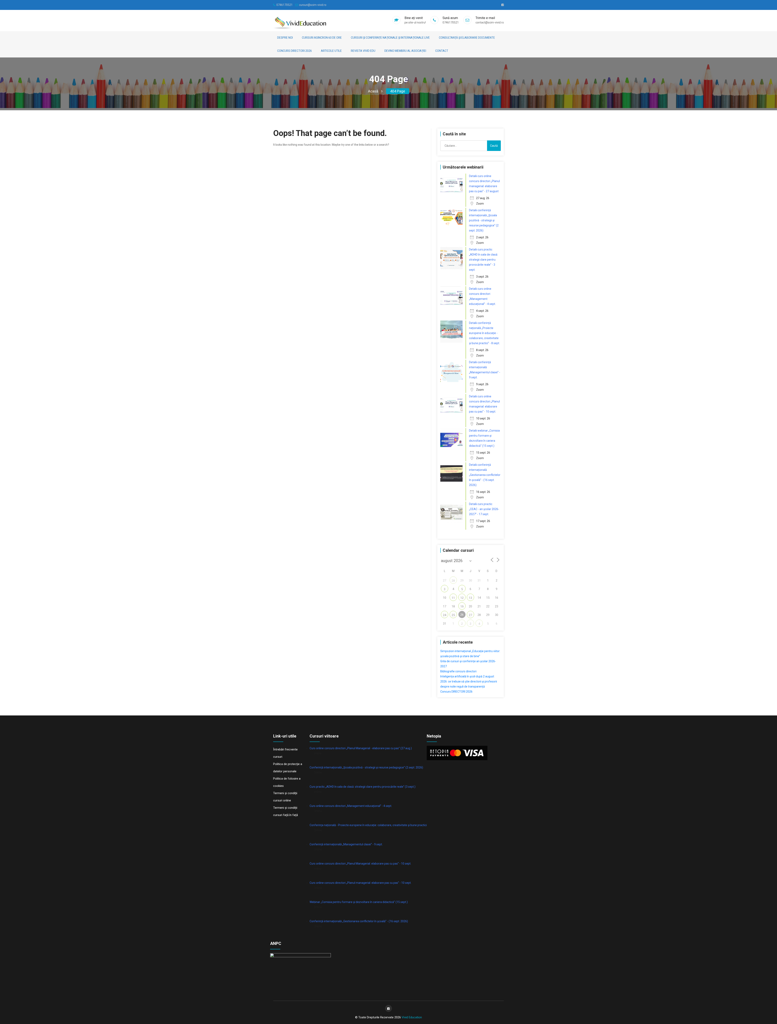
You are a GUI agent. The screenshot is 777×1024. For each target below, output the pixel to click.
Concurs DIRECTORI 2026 (294, 50)
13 (470, 598)
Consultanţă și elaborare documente (467, 37)
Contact (441, 50)
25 (453, 615)
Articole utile (331, 50)
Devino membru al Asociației (405, 50)
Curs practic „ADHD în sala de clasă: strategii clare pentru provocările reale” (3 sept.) (362, 786)
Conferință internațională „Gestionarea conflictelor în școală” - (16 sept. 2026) (359, 921)
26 (462, 615)
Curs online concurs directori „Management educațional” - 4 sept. (351, 806)
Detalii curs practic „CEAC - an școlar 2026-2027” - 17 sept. (484, 509)
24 (444, 615)
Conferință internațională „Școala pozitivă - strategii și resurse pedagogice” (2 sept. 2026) (366, 767)
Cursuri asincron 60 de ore (322, 37)
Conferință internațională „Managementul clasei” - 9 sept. (346, 844)
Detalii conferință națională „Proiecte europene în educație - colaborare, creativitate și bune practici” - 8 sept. (484, 333)
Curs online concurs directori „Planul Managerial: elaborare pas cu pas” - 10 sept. (360, 863)
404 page (397, 91)
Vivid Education (412, 1017)
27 (470, 615)
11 (453, 598)
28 (453, 581)
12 (462, 598)
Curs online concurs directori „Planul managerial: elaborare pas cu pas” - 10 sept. (360, 882)
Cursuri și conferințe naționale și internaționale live (390, 37)
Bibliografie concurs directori (458, 671)
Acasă (373, 91)
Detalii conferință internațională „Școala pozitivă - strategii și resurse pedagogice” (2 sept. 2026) (484, 220)
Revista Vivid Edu (363, 50)
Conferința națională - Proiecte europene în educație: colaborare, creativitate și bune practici (368, 825)
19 (462, 606)
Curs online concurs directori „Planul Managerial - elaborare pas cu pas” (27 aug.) (361, 748)
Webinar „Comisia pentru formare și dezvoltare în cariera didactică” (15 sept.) (359, 902)
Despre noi (285, 37)
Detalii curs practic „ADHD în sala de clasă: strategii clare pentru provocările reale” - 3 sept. (483, 259)
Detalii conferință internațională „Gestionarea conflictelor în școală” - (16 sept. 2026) (484, 475)
